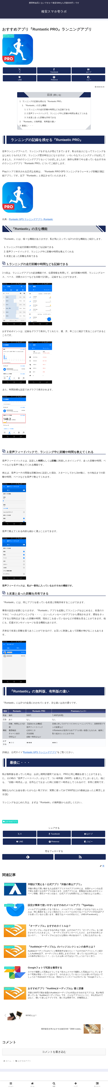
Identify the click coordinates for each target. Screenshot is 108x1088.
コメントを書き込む (54, 1051)
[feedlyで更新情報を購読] (27, 857)
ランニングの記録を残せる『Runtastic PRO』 (42, 101)
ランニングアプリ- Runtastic (38, 219)
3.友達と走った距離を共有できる (41, 117)
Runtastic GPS (16, 219)
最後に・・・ (28, 125)
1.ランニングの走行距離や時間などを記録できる (48, 109)
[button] (88, 78)
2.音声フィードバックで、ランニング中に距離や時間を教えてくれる (57, 113)
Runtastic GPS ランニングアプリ (40, 752)
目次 (49, 94)
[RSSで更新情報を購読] (80, 857)
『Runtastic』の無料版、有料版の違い (39, 121)
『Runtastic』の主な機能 (35, 105)
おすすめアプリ (11, 822)
